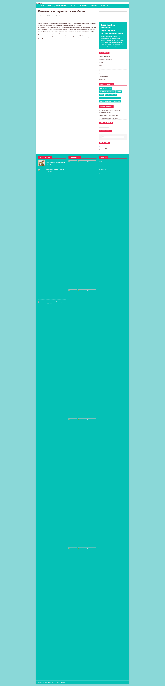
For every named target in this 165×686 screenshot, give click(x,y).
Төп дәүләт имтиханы (105, 71)
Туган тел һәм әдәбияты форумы (108, 118)
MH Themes (62, 682)
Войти (100, 161)
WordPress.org (103, 169)
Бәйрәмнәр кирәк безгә (105, 59)
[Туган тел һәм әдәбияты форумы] (41, 429)
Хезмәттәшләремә (104, 76)
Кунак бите (83, 6)
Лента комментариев (104, 166)
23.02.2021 (43, 15)
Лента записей (102, 164)
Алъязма (41, 6)
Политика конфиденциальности (107, 174)
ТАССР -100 (104, 6)
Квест (100, 65)
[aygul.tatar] (40, 3)
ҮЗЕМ (49, 6)
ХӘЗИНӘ (72, 6)
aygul (48, 15)
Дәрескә (101, 62)
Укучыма (101, 74)
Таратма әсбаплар (104, 68)
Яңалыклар (54, 15)
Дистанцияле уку (60, 6)
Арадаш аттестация (104, 56)
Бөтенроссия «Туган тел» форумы (108, 115)
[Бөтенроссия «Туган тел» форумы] (41, 297)
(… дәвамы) (113, 46)
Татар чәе (94, 6)
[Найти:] (112, 136)
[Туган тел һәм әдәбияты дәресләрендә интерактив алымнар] (113, 16)
